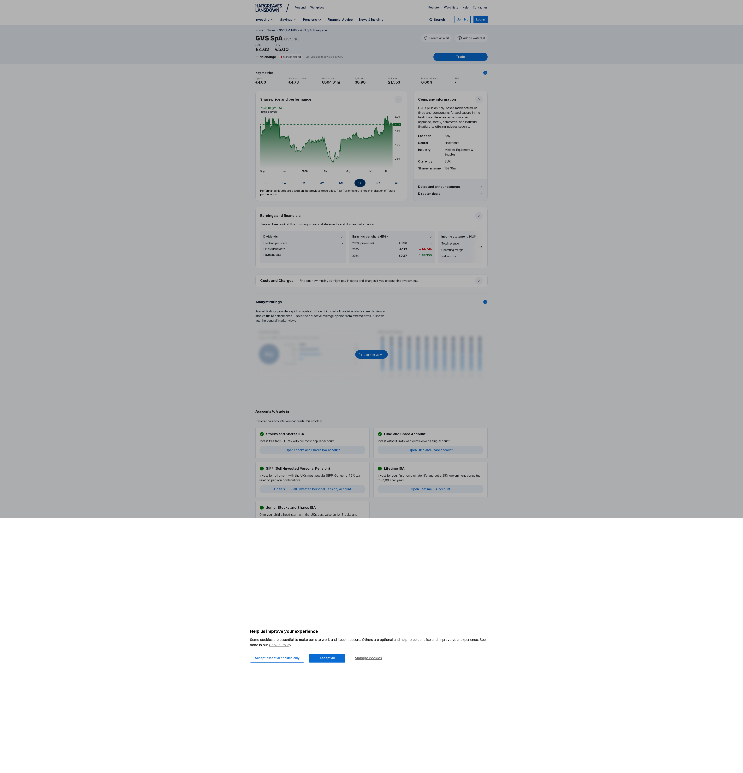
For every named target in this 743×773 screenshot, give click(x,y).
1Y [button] (360, 183)
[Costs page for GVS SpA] (372, 281)
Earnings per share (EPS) (370, 236)
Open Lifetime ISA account (430, 489)
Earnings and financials (280, 216)
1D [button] (265, 183)
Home (259, 30)
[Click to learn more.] (485, 72)
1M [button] (303, 183)
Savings (286, 19)
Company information (437, 99)
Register (434, 7)
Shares (271, 30)
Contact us (480, 7)
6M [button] (341, 183)
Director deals (429, 194)
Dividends (270, 236)
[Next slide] (476, 247)
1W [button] (284, 183)
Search (439, 19)
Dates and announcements (439, 187)
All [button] (396, 183)
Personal (300, 7)
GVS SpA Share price (313, 30)
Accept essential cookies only (277, 658)
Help (465, 7)
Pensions (310, 19)
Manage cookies (368, 658)
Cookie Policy (280, 645)
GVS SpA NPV (288, 30)
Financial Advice (340, 19)
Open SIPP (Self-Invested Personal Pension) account (312, 489)
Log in (480, 19)
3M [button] (322, 183)
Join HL (462, 19)
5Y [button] (378, 183)
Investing (262, 19)
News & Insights (371, 19)
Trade (460, 57)
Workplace (317, 7)
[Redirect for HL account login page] (371, 354)
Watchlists (451, 7)
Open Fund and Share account (431, 450)
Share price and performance (285, 99)
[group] (331, 183)
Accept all (327, 658)
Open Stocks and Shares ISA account (312, 450)
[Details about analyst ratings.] (485, 302)
